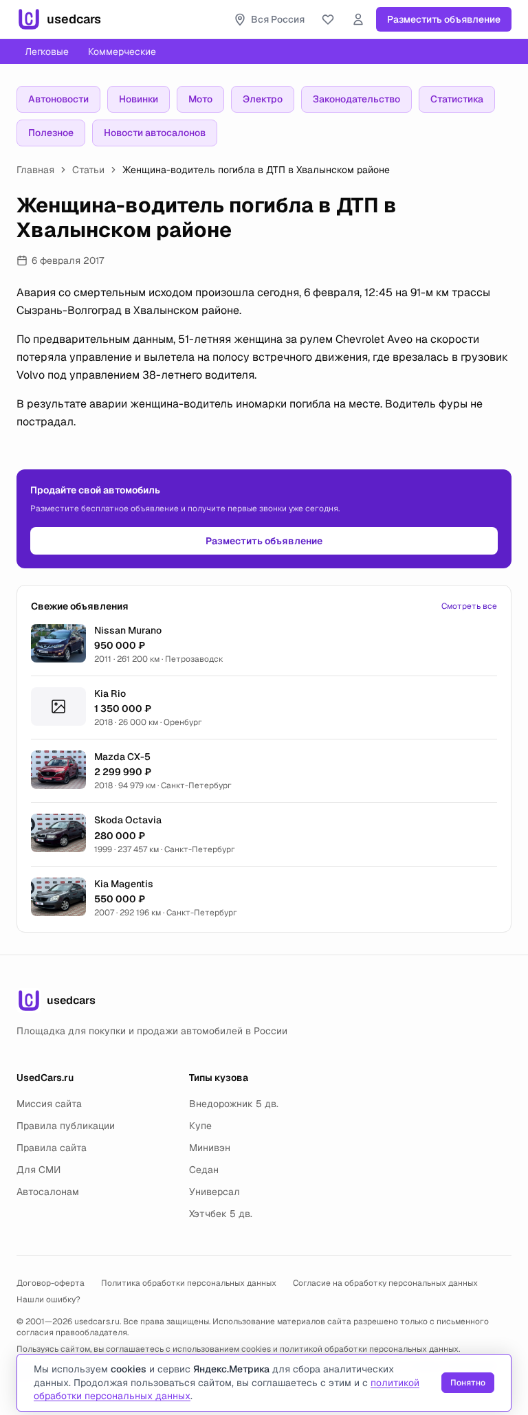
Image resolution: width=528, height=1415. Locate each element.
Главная (35, 170)
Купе (200, 1125)
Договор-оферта (50, 1283)
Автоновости (58, 99)
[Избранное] (328, 19)
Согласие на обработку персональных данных (385, 1283)
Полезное (51, 132)
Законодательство (356, 99)
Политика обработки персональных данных (188, 1283)
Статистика (456, 99)
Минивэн (209, 1147)
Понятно (467, 1382)
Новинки (138, 99)
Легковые (47, 51)
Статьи (88, 170)
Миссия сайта (49, 1104)
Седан (204, 1169)
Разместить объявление (443, 19)
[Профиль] (358, 19)
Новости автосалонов (155, 132)
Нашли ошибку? (48, 1299)
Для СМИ (38, 1169)
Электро (263, 99)
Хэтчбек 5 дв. (220, 1213)
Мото (200, 99)
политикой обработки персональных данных (369, 1349)
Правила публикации (65, 1125)
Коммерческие (122, 51)
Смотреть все (469, 606)
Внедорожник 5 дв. (233, 1104)
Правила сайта (51, 1147)
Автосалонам (47, 1191)
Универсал (214, 1191)
